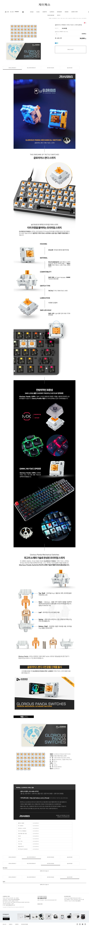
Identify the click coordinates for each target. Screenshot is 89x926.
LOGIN (7, 11)
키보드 (59, 18)
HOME (50, 18)
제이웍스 (44, 4)
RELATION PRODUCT (31, 67)
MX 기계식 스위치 (64, 18)
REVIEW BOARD (50, 67)
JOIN (13, 11)
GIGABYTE (45, 11)
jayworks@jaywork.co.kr (10, 905)
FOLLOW (6, 918)
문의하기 (58, 15)
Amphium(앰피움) (50, 15)
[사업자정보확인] (16, 899)
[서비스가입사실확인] (76, 900)
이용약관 (16, 924)
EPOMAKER (59, 11)
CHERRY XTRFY (74, 11)
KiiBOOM (66, 11)
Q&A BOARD (69, 67)
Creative (38, 11)
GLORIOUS (52, 11)
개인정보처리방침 (24, 924)
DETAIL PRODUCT (12, 67)
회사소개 (4, 924)
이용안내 (10, 924)
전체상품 (31, 11)
